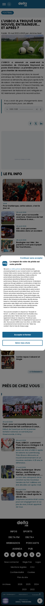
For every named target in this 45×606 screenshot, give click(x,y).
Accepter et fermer (22, 334)
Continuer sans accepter (31, 258)
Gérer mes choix (22, 342)
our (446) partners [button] (15, 269)
